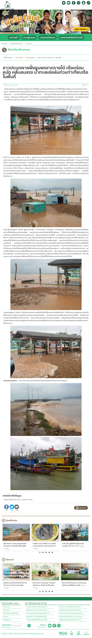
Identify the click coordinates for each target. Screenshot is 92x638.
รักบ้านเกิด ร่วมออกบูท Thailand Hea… (72, 613)
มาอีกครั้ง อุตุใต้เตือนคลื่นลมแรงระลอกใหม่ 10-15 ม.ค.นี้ (73, 544)
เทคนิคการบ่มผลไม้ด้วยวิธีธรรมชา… (71, 607)
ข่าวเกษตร (19, 57)
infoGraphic (30, 57)
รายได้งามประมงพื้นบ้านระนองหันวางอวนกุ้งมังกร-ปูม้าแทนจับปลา (44, 544)
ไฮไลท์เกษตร (8, 57)
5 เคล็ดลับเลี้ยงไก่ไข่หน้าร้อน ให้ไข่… (37, 620)
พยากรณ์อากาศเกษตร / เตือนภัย (49, 57)
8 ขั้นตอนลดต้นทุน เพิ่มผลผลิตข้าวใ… (38, 613)
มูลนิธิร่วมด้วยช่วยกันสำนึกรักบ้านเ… (71, 610)
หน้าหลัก (4, 43)
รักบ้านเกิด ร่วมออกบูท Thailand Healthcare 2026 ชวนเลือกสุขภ (44, 583)
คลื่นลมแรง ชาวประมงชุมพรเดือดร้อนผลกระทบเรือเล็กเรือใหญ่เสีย (14, 544)
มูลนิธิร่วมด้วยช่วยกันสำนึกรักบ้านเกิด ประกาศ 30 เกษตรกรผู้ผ (15, 583)
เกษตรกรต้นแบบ (47, 37)
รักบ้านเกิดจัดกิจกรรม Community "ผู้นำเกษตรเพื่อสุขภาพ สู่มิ (74, 583)
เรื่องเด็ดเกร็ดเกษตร (16, 43)
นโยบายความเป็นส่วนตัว (11, 613)
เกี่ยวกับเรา (7, 607)
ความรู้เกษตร (29, 37)
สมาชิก (6, 616)
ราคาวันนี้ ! (14, 37)
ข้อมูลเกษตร (7, 620)
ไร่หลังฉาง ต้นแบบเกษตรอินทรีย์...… (38, 610)
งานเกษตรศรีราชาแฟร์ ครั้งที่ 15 (37, 607)
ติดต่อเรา (7, 610)
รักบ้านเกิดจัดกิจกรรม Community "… (72, 616)
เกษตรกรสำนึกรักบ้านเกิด (71, 37)
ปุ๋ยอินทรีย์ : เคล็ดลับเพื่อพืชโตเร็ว (37, 616)
